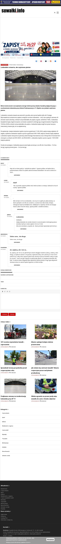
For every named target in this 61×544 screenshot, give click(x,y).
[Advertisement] (30, 29)
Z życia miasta (20, 58)
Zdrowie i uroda (6, 456)
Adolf (15, 183)
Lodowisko (20, 217)
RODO (5, 535)
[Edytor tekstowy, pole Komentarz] (30, 303)
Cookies (10, 535)
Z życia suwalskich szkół (7, 498)
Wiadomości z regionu (7, 426)
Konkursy (3, 516)
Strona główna (5, 58)
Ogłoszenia (4, 514)
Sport (3, 417)
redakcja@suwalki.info (23, 534)
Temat (2, 281)
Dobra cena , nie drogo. (18, 236)
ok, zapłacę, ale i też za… (18, 250)
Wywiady (4, 434)
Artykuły (4, 447)
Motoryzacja (5, 443)
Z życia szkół (5, 430)
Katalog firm (4, 518)
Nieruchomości (6, 451)
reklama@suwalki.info (35, 534)
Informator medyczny (7, 520)
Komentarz (4, 288)
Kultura (4, 422)
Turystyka (4, 439)
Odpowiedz (17, 175)
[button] (2, 291)
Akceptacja (50, 539)
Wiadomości (13, 58)
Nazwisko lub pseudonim (7, 275)
